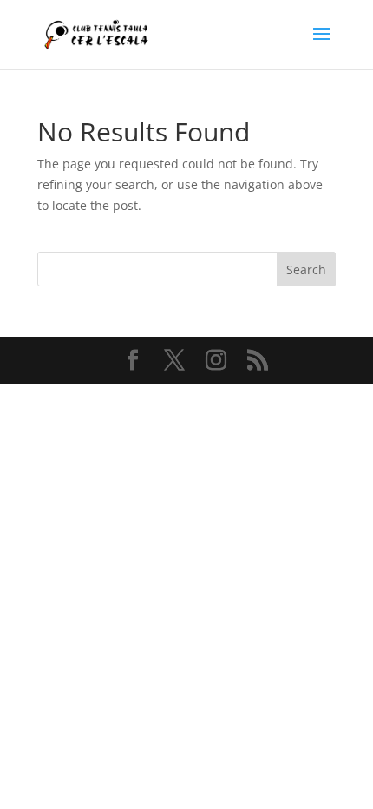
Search (306, 269)
